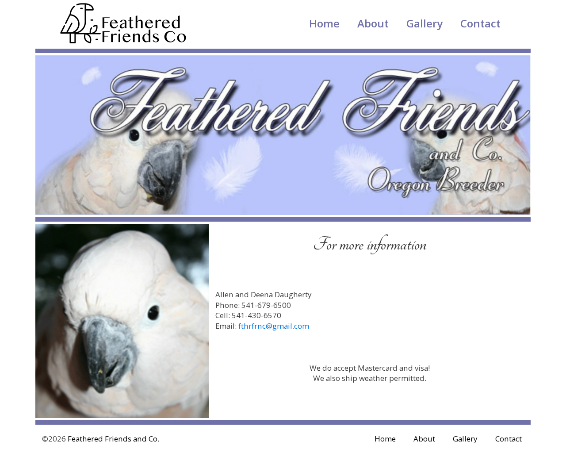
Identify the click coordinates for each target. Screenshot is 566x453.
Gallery (424, 23)
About (373, 23)
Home (324, 23)
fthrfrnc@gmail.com (273, 326)
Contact (480, 23)
